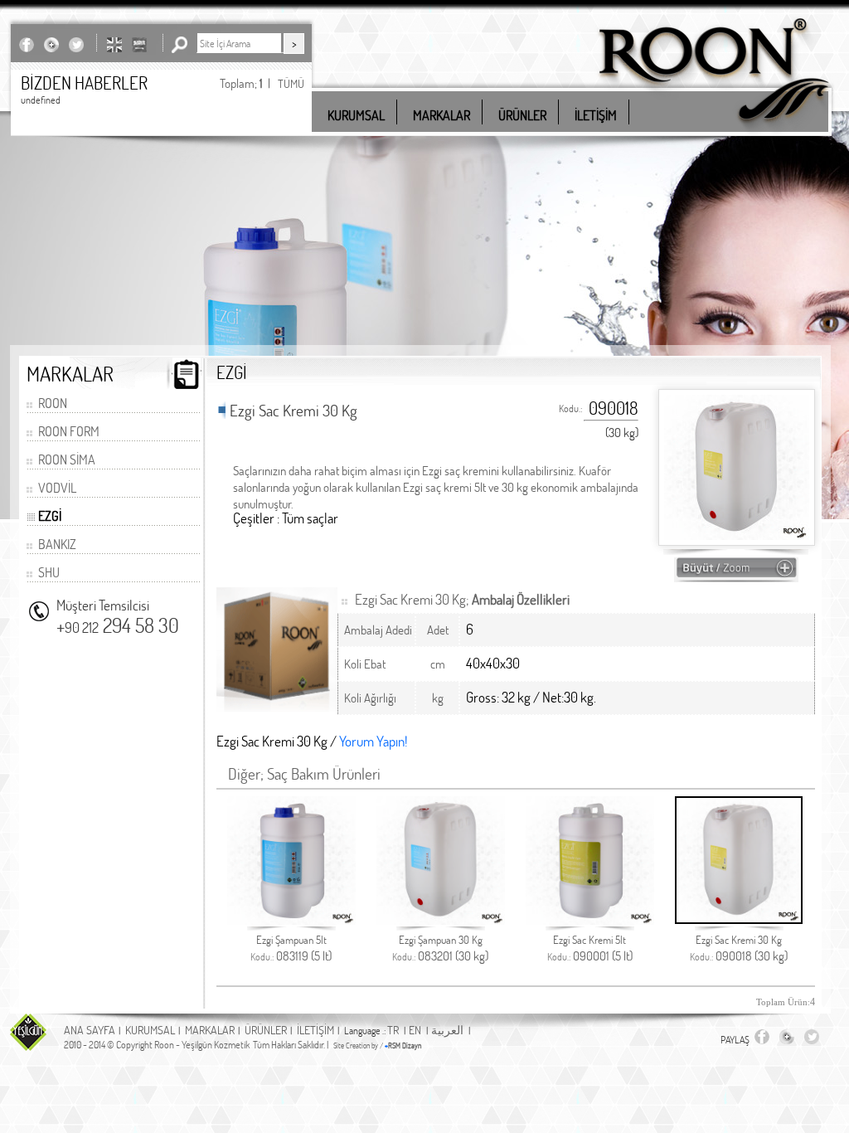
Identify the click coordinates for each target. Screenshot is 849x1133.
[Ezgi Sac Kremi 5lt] (590, 920)
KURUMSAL (150, 1030)
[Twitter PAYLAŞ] (76, 44)
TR (393, 1030)
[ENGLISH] (114, 44)
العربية (447, 1030)
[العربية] (139, 44)
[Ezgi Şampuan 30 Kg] (440, 920)
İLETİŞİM (315, 1030)
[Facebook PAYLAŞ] (26, 44)
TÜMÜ (291, 83)
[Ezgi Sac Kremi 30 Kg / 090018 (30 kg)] (736, 574)
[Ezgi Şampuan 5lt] (291, 920)
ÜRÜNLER (266, 1030)
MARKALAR (210, 1030)
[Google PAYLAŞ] (51, 44)
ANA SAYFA (89, 1030)
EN (415, 1030)
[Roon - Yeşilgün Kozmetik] (713, 132)
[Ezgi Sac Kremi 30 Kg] (739, 919)
